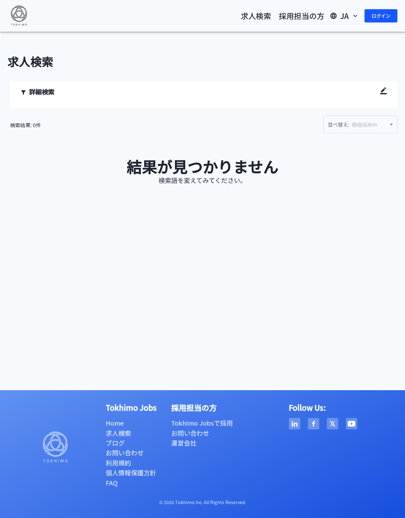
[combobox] (356, 124)
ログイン (380, 15)
